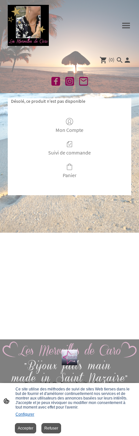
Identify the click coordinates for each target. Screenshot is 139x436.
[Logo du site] (28, 25)
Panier (70, 175)
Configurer (25, 414)
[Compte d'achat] (127, 60)
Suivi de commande (69, 152)
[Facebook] (55, 81)
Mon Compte (69, 130)
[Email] (83, 81)
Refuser (51, 428)
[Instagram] (69, 81)
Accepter (25, 428)
